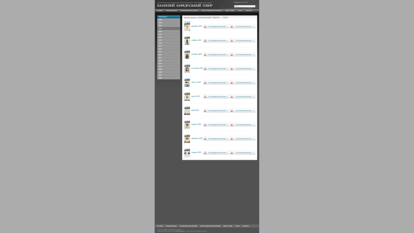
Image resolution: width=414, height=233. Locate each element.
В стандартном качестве (217, 26)
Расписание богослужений (189, 10)
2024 (160, 25)
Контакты (249, 10)
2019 (160, 40)
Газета (240, 10)
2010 (160, 66)
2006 (160, 78)
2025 (160, 22)
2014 (160, 54)
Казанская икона (171, 10)
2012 (160, 60)
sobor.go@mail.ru (180, 231)
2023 (160, 28)
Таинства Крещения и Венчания (211, 10)
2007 (160, 75)
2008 (160, 72)
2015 (160, 52)
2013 (160, 57)
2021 (160, 34)
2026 (160, 19)
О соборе (160, 10)
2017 (160, 46)
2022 (160, 31)
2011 (160, 63)
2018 (160, 43)
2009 (160, 69)
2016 (160, 49)
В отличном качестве (243, 26)
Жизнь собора (229, 10)
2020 (160, 37)
